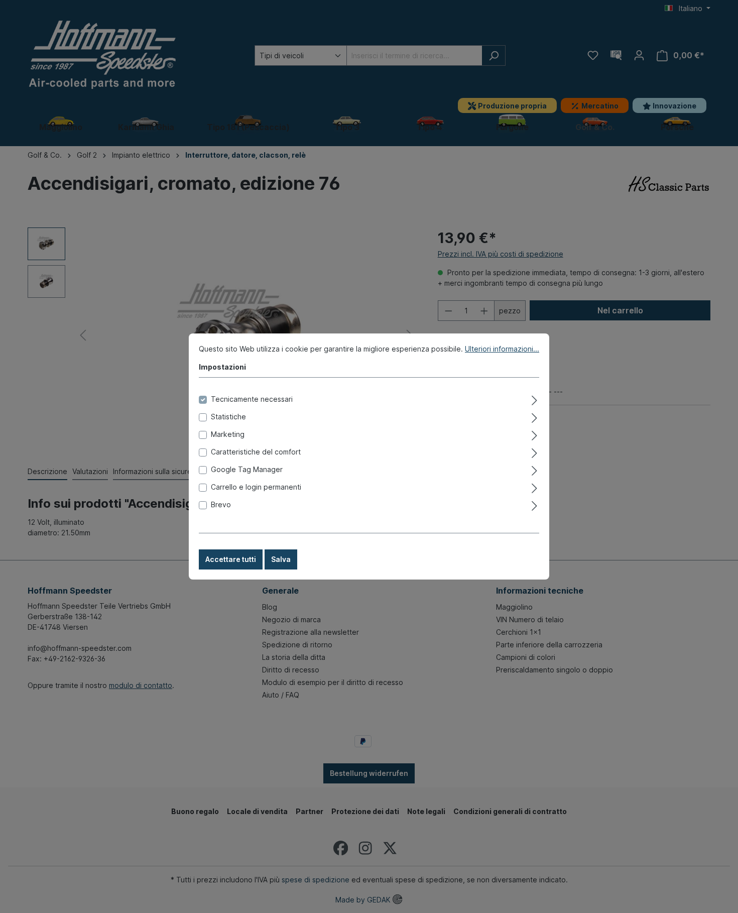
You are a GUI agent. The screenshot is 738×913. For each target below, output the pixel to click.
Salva (281, 559)
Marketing (227, 434)
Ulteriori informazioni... (502, 349)
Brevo (221, 504)
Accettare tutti (230, 559)
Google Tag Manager (247, 469)
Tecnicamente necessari (252, 399)
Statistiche (228, 416)
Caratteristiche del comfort (256, 451)
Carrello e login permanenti (256, 487)
